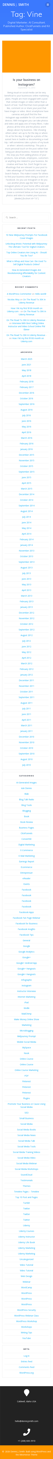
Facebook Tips (27, 934)
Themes (26, 1186)
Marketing (26, 1025)
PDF (26, 1075)
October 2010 (26, 748)
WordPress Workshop (26, 1321)
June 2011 (26, 714)
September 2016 (26, 404)
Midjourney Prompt (26, 1036)
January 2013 (26, 607)
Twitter (26, 1208)
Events (26, 884)
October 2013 (26, 556)
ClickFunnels (26, 833)
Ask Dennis (26, 788)
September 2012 (26, 629)
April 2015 (26, 483)
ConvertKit (26, 839)
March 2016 (26, 437)
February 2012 (26, 669)
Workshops (26, 1326)
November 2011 (26, 686)
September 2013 (26, 562)
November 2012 (26, 618)
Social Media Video (26, 1157)
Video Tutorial (26, 1264)
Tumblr (26, 1202)
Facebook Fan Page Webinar (26, 917)
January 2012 (26, 674)
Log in (26, 1355)
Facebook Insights (26, 929)
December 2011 (26, 680)
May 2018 (26, 370)
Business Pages (26, 827)
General (26, 940)
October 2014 (26, 499)
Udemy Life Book (26, 1242)
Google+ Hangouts (27, 968)
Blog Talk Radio (26, 799)
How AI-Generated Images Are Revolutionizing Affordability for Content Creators (26, 273)
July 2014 (26, 516)
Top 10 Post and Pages (26, 1197)
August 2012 (27, 635)
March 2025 (26, 359)
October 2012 (26, 624)
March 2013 (26, 595)
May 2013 (26, 584)
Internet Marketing (26, 996)
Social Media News (27, 1135)
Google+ (26, 957)
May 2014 (26, 528)
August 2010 (27, 759)
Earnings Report (26, 861)
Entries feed (26, 1361)
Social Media (26, 1124)
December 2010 (26, 736)
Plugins (26, 1098)
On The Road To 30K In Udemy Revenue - (26, 320)
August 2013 (27, 567)
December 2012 (26, 612)
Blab (26, 793)
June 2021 (26, 364)
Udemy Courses (26, 1231)
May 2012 (26, 652)
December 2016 (26, 392)
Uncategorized (26, 1259)
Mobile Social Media (26, 1041)
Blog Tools (26, 805)
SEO (27, 1112)
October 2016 (26, 398)
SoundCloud (26, 1174)
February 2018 (26, 381)
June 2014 (26, 522)
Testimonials (26, 1180)
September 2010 (26, 753)
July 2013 (26, 573)
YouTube (26, 1338)
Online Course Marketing (26, 1070)
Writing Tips (26, 1332)
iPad (26, 1002)
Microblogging (26, 1030)
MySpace (26, 1047)
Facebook (26, 889)
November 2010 (26, 742)
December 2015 (26, 454)
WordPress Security (26, 1310)
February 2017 (26, 387)
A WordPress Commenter (19, 293)
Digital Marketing (26, 844)
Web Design (26, 1276)
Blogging (26, 810)
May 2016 (26, 426)
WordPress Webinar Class (26, 1315)
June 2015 (26, 477)
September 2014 (26, 505)
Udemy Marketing (26, 1248)
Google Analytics (26, 951)
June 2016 (26, 421)
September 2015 (26, 471)
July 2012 (26, 640)
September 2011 (26, 697)
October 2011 (26, 691)
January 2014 (26, 545)
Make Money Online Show (26, 1019)
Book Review (26, 822)
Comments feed (26, 1367)
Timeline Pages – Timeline (26, 1191)
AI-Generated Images (26, 782)
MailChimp (26, 1013)
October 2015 (26, 466)
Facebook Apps (26, 912)
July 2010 (26, 764)
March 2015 (26, 488)
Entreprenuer (26, 872)
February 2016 (26, 443)
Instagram (26, 985)
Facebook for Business (27, 923)
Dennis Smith (16, 4)
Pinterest (26, 1081)
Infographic (26, 979)
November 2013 (26, 550)
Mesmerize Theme (28, 1454)
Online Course (26, 1058)
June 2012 (26, 646)
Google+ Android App (26, 963)
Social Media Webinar (26, 1163)
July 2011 (26, 708)
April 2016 (26, 432)
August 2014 (27, 511)
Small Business (26, 1118)
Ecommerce (26, 867)
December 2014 (26, 494)
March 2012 (26, 663)
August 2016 (27, 409)
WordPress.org (26, 1372)
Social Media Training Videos (26, 1152)
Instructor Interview (26, 991)
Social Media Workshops (26, 1169)
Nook (26, 1053)
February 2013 (26, 601)
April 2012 (26, 657)
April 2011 (26, 719)
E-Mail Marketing (27, 855)
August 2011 (27, 702)
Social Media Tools (27, 1146)
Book (26, 816)
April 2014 (26, 533)
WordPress (26, 1293)
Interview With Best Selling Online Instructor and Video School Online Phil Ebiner (26, 326)
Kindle (26, 1008)
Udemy (26, 1225)
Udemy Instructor (26, 1236)
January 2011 (26, 731)
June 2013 (26, 578)
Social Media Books (26, 1129)
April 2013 (26, 590)
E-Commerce (26, 850)
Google (26, 946)
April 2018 (26, 375)
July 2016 (26, 415)
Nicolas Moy (13, 299)
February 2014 (26, 539)
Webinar (26, 1281)
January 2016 (26, 449)
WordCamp (26, 1287)
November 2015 (26, 460)
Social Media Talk (26, 1140)
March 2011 (26, 725)
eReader (26, 878)
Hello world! (40, 293)
